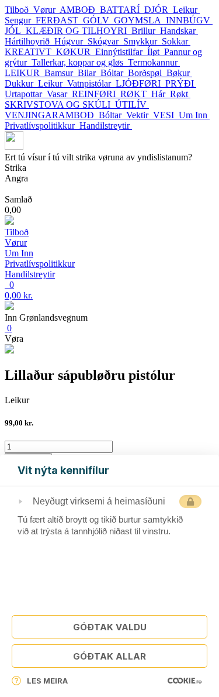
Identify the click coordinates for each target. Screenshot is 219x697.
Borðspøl (147, 73)
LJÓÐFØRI (140, 83)
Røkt (180, 94)
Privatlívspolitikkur (42, 126)
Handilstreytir (105, 126)
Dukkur (21, 83)
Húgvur (71, 41)
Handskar (179, 31)
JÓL (15, 31)
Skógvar (105, 41)
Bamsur (61, 73)
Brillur (145, 31)
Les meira (47, 680)
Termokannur (154, 62)
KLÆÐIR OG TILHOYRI (78, 31)
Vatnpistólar (91, 83)
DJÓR (158, 10)
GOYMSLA (140, 20)
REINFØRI (96, 94)
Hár (160, 94)
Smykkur (142, 41)
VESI (166, 115)
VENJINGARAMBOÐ (52, 115)
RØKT (135, 94)
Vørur (46, 10)
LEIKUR (24, 73)
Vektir (139, 115)
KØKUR (75, 52)
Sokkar (176, 41)
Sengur (20, 20)
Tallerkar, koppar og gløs (80, 62)
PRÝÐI (180, 83)
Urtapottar (26, 94)
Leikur (186, 10)
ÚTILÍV (132, 104)
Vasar (59, 94)
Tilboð (19, 10)
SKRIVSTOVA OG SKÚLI (60, 104)
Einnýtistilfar (121, 52)
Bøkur (179, 73)
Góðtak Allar (109, 656)
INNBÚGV (189, 20)
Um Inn (194, 115)
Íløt (155, 52)
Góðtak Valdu (110, 627)
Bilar (89, 73)
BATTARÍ (122, 10)
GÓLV (98, 20)
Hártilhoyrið (29, 41)
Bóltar (114, 73)
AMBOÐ (80, 10)
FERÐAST (59, 20)
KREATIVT (30, 52)
